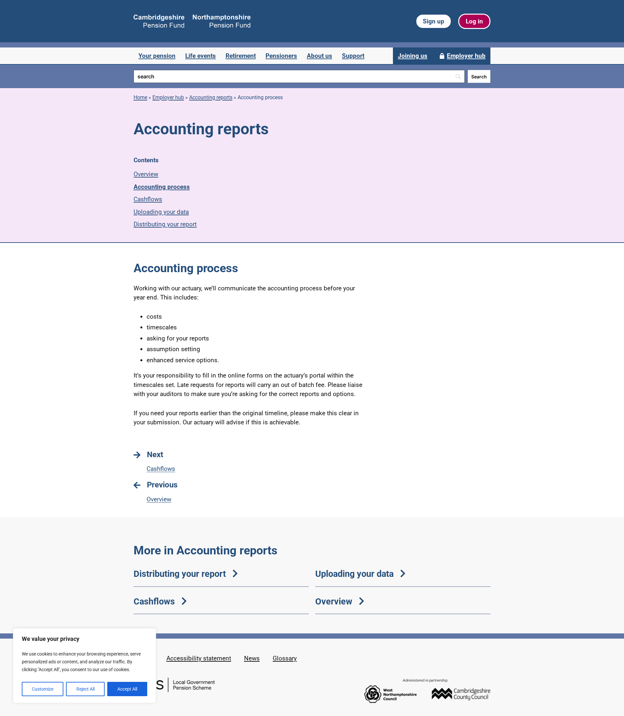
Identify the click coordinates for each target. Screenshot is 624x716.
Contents (146, 160)
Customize (42, 689)
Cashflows (148, 199)
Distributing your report (165, 224)
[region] (84, 665)
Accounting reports (210, 97)
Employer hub (168, 97)
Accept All (127, 689)
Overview (146, 174)
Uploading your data (161, 212)
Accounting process (162, 187)
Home (140, 97)
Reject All (85, 689)
